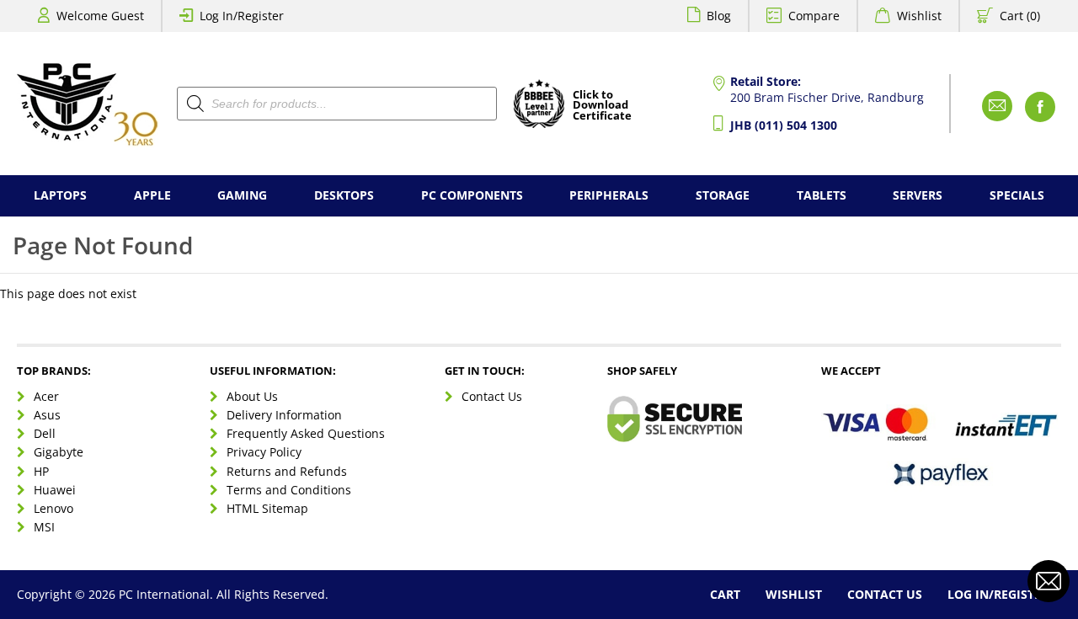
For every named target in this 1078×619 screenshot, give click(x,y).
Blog (719, 16)
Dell (45, 433)
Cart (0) (1020, 16)
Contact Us (492, 396)
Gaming (242, 195)
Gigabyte (58, 452)
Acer (46, 396)
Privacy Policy (264, 452)
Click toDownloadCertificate (602, 106)
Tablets (821, 195)
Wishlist (919, 16)
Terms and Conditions (289, 490)
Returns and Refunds (287, 471)
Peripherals (608, 195)
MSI (44, 527)
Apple (152, 195)
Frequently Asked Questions (306, 433)
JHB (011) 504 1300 (783, 125)
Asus (47, 415)
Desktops (344, 195)
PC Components (472, 195)
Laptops (60, 195)
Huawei (55, 490)
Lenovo (53, 508)
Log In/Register (242, 16)
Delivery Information (284, 415)
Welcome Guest (100, 16)
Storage (723, 195)
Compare (814, 16)
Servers (917, 195)
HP (41, 471)
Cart (725, 594)
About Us (252, 396)
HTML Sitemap (267, 508)
